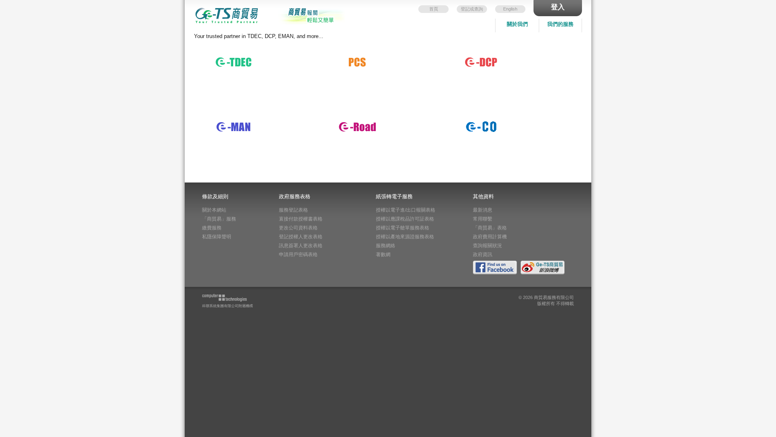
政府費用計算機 (490, 237)
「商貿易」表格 (490, 228)
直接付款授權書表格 (301, 219)
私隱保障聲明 (216, 237)
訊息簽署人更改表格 (301, 245)
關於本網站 (214, 210)
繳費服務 (211, 228)
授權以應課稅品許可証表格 (405, 219)
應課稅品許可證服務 (484, 55)
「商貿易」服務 (219, 219)
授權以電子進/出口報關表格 (405, 210)
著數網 (383, 254)
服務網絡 (385, 245)
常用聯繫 (482, 219)
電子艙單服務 (229, 120)
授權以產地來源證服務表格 (405, 237)
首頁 (433, 8)
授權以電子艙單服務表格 (402, 228)
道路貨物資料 (353, 120)
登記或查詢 (472, 8)
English (510, 8)
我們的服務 (560, 24)
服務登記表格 (293, 210)
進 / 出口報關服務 (234, 55)
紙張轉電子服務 (355, 55)
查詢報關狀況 (487, 245)
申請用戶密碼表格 (298, 254)
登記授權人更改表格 (301, 237)
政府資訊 (482, 254)
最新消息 (482, 210)
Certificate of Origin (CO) (491, 120)
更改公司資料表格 (298, 228)
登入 (558, 7)
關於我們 (517, 24)
